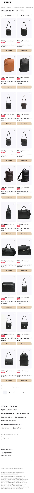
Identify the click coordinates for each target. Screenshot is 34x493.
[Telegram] (6, 444)
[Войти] (27, 2)
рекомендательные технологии (9, 473)
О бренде (4, 406)
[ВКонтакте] (2, 444)
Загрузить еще (16, 387)
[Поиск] (24, 2)
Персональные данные (8, 421)
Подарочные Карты (7, 413)
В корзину (9, 50)
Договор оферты (20, 417)
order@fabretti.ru (6, 455)
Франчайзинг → (18, 428)
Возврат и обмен (6, 417)
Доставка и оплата (23, 413)
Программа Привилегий (9, 410)
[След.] (28, 392)
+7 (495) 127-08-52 (6, 452)
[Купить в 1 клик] (14, 20)
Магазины (13, 406)
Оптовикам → (5, 428)
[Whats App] (9, 444)
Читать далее (19, 488)
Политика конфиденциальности (11, 424)
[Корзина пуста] (30, 2)
